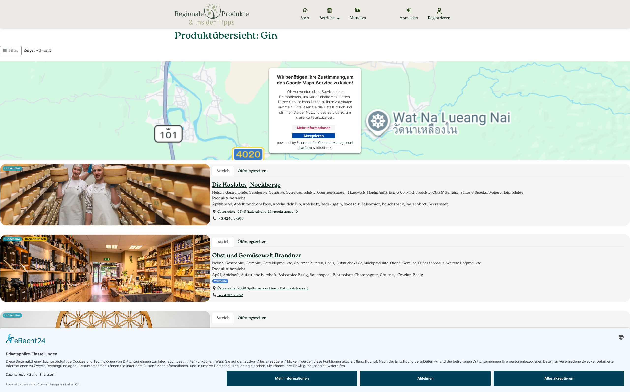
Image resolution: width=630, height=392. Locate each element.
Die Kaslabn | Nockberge (246, 185)
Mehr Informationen (314, 128)
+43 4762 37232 (230, 295)
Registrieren (439, 18)
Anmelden (409, 18)
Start (305, 18)
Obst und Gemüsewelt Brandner (256, 256)
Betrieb (223, 171)
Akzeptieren (313, 136)
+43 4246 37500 (230, 219)
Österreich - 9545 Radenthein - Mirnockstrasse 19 (257, 212)
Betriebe (327, 18)
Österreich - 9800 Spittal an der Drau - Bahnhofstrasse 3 (263, 288)
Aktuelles (357, 18)
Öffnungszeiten (252, 171)
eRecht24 (324, 148)
